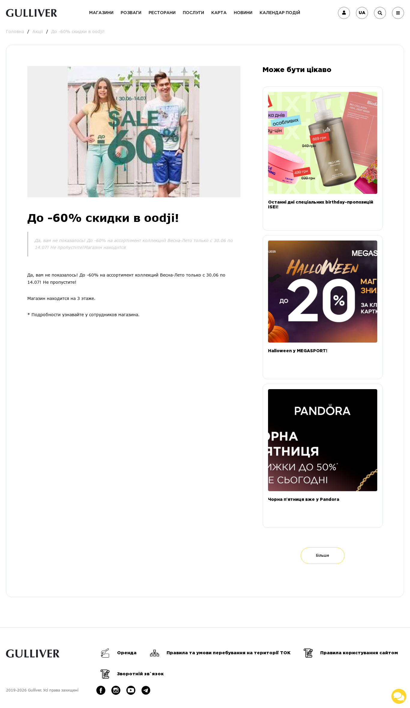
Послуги (193, 13)
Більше (322, 555)
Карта (219, 13)
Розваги (131, 13)
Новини (243, 13)
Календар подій (280, 13)
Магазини (101, 13)
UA (362, 13)
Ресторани (162, 13)
